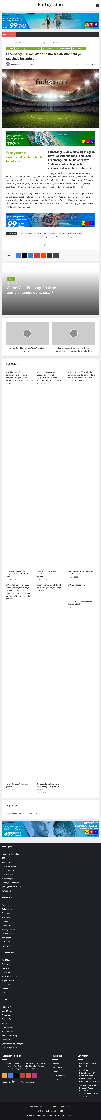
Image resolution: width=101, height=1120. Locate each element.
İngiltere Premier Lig (10, 866)
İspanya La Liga (8, 870)
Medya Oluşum (45, 1106)
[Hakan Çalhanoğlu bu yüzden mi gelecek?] (19, 683)
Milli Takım (6, 942)
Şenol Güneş (7, 1011)
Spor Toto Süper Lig (10, 854)
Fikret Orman (7, 1027)
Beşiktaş (5, 905)
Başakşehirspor (8, 929)
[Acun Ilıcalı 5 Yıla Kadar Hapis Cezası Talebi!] (81, 591)
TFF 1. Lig (6, 858)
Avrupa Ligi (6, 891)
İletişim (55, 1080)
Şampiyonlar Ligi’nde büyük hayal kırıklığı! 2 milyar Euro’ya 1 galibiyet (50, 786)
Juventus (6, 985)
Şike (76, 237)
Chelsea (5, 968)
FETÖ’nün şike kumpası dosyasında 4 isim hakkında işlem (17, 573)
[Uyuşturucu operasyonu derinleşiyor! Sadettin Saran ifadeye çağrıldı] (50, 470)
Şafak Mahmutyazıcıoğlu (12, 1044)
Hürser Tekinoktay (9, 1035)
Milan (4, 993)
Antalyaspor (7, 925)
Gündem (36, 49)
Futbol (27, 43)
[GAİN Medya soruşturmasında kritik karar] (81, 470)
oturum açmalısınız (32, 813)
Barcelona (6, 964)
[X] (24, 255)
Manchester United (10, 976)
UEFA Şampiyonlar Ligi (11, 887)
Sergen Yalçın (8, 1019)
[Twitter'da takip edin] (21, 64)
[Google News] (50, 244)
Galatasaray (7, 909)
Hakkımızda (57, 1067)
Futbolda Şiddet (22, 49)
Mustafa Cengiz (8, 1031)
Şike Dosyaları (78, 49)
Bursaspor (6, 921)
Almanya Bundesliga (10, 883)
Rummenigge (16, 64)
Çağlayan (52, 233)
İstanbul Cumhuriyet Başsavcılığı (61, 237)
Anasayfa (56, 1063)
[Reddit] (43, 255)
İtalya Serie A (7, 874)
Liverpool (6, 972)
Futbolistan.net (49, 1111)
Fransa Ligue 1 (8, 879)
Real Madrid (7, 960)
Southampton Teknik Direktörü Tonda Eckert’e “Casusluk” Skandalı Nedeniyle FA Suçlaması (88, 1090)
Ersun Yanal (7, 1015)
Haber (21, 43)
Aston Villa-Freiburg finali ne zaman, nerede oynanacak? (31, 290)
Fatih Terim (6, 1007)
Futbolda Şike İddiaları (14, 237)
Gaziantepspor (8, 934)
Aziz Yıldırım (42, 233)
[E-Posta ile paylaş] (49, 255)
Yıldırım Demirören (9, 1048)
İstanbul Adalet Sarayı (40, 237)
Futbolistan (12, 43)
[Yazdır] (56, 255)
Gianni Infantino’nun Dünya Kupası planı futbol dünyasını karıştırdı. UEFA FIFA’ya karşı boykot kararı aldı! (89, 1075)
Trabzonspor (7, 917)
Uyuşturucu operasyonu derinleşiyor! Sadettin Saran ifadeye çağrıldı (48, 573)
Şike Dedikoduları (63, 49)
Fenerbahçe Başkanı (75, 233)
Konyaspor (6, 938)
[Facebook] (18, 255)
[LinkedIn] (30, 255)
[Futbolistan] (50, 5)
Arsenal (5, 989)
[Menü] (97, 6)
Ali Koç (5, 1023)
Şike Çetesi (47, 49)
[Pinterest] (37, 255)
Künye (55, 1071)
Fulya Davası (7, 946)
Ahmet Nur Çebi (8, 1040)
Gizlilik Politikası (58, 1075)
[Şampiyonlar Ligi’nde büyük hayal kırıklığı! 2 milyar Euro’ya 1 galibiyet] (50, 683)
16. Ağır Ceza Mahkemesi (27, 233)
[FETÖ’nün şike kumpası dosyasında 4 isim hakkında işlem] (19, 470)
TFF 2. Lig (6, 862)
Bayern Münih (8, 980)
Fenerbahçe (62, 233)
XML (62, 1111)
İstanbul (27, 237)
